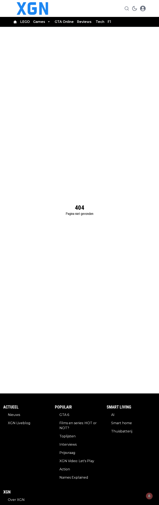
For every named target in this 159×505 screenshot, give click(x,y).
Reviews (84, 22)
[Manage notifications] (149, 496)
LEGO (25, 22)
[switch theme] (134, 8)
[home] (15, 22)
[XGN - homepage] (32, 8)
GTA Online (64, 22)
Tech (100, 22)
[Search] (126, 8)
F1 (109, 22)
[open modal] (143, 8)
